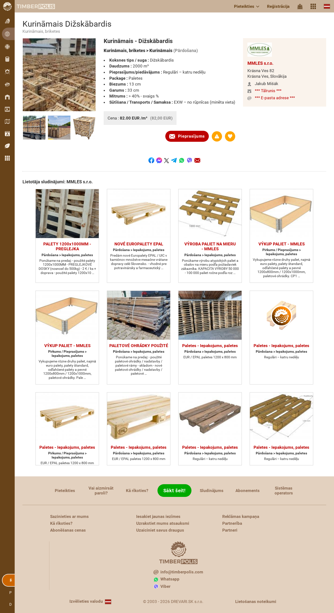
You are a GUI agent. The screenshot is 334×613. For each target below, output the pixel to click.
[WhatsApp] (182, 160)
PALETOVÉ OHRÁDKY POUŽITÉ (138, 345)
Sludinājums (211, 490)
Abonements (247, 490)
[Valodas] (327, 6)
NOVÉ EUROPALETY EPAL (138, 243)
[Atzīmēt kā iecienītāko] (230, 136)
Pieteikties (244, 6)
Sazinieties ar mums (69, 516)
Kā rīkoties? (137, 490)
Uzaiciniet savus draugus (160, 530)
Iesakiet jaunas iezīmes (158, 516)
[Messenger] (159, 160)
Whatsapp (169, 579)
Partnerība (232, 523)
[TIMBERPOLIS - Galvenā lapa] (32, 6)
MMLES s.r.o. (260, 63)
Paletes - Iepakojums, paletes (210, 345)
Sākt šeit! (174, 490)
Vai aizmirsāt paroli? (101, 490)
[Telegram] (174, 160)
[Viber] (189, 160)
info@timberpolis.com (181, 571)
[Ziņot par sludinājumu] (217, 136)
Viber (165, 586)
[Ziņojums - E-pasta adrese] (197, 160)
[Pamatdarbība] (300, 6)
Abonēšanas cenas (68, 530)
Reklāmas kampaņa (240, 516)
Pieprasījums (191, 136)
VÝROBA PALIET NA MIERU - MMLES (210, 246)
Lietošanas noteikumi (255, 601)
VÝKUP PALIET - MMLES (281, 243)
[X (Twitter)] (166, 160)
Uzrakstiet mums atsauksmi (162, 523)
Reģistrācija (278, 6)
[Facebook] (151, 160)
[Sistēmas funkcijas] (313, 6)
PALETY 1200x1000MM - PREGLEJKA (67, 246)
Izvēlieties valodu (86, 601)
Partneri (229, 530)
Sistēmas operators (284, 490)
